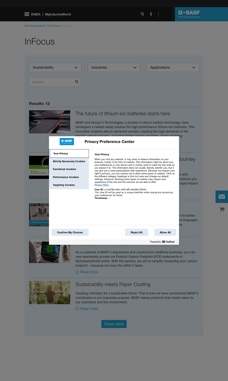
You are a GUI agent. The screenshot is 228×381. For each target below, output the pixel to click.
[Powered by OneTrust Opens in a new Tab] (163, 242)
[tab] (69, 153)
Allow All (165, 232)
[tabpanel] (135, 178)
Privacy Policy (102, 184)
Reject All (136, 232)
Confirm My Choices (70, 232)
